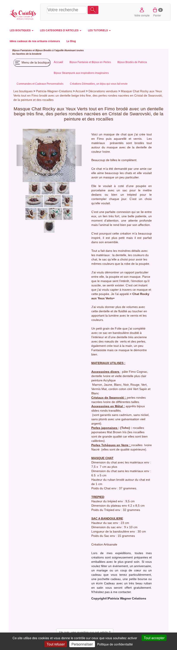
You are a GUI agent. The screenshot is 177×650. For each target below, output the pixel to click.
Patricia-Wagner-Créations (54, 91)
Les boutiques (23, 91)
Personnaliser (82, 644)
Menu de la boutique (35, 62)
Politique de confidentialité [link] (115, 644)
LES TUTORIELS (98, 30)
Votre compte (142, 15)
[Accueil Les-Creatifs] (23, 14)
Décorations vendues (102, 91)
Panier (157, 12)
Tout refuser (56, 644)
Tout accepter (154, 637)
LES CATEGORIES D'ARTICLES (59, 30)
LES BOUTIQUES (20, 30)
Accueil (80, 91)
